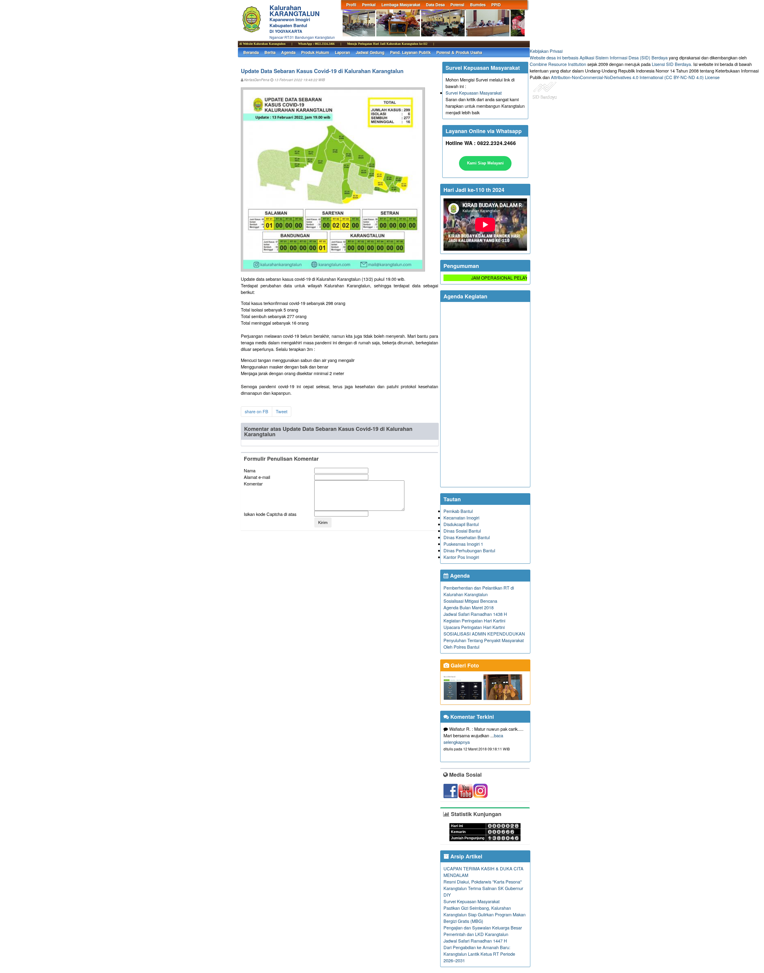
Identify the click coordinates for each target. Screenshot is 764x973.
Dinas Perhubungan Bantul (469, 550)
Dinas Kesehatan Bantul (466, 537)
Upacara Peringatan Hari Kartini (474, 627)
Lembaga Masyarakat (400, 4)
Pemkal (369, 4)
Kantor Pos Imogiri (461, 557)
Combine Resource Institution (558, 64)
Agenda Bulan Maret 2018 (468, 607)
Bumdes (478, 4)
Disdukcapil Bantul (461, 524)
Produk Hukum (315, 52)
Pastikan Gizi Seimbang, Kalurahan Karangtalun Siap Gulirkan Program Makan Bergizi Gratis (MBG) (484, 914)
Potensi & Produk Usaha (459, 52)
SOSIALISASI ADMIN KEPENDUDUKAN (484, 633)
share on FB (256, 411)
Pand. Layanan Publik (410, 52)
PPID (496, 4)
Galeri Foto (464, 665)
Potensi (457, 4)
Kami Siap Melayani (485, 163)
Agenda (288, 52)
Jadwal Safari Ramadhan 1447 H (475, 940)
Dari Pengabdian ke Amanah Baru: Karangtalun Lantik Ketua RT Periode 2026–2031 (479, 953)
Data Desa (435, 4)
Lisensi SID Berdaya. (672, 64)
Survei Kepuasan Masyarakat (474, 93)
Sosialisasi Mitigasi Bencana (470, 601)
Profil (351, 4)
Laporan (342, 52)
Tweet (281, 411)
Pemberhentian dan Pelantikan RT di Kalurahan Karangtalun (478, 591)
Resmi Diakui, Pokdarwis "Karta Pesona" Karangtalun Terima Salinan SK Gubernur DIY (483, 888)
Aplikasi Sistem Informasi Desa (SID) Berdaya (624, 57)
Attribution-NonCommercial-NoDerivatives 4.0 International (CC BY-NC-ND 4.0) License (635, 77)
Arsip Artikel (465, 856)
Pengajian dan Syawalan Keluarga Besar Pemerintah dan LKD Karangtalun (482, 930)
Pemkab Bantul (458, 511)
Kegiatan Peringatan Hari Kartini (474, 620)
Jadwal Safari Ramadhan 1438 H (475, 614)
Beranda (251, 52)
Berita (269, 52)
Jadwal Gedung (370, 52)
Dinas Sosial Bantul (462, 531)
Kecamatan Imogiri (461, 517)
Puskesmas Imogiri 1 (463, 544)
